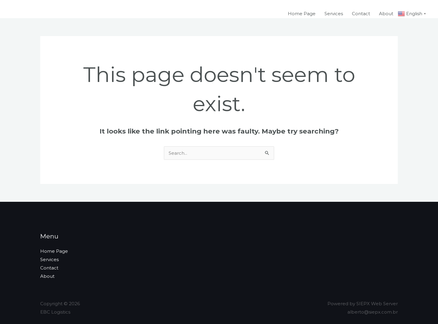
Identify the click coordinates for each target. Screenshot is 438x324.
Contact (361, 13)
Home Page (302, 13)
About (386, 13)
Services (333, 13)
